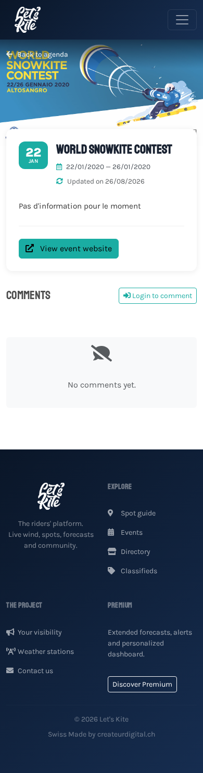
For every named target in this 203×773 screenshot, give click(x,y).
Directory (134, 551)
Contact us (35, 670)
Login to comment (161, 295)
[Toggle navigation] (182, 19)
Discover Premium (142, 684)
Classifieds (138, 570)
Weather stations (46, 651)
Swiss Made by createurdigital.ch (101, 734)
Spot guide (137, 513)
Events (131, 532)
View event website (75, 248)
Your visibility (40, 632)
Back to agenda (42, 54)
